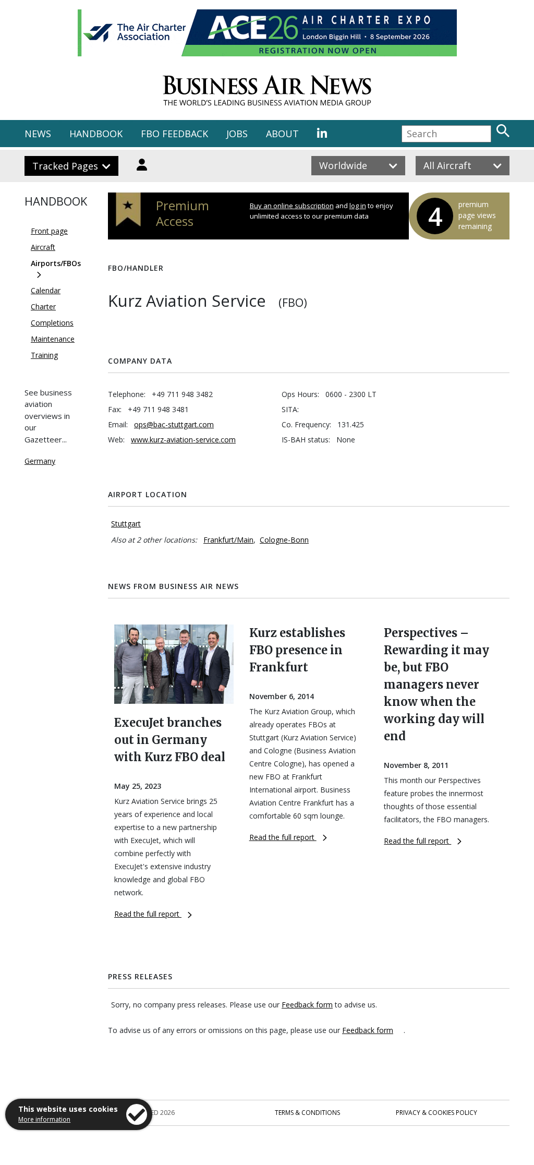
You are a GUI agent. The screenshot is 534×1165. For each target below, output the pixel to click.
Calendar (45, 290)
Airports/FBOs (56, 263)
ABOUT (282, 133)
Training (44, 355)
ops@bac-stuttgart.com (174, 424)
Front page (49, 231)
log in (357, 205)
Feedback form (307, 1005)
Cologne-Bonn (284, 540)
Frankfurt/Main (228, 540)
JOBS (237, 133)
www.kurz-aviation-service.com (183, 440)
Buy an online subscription (292, 205)
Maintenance (53, 339)
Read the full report (147, 914)
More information (44, 1119)
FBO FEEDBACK (174, 133)
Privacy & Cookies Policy (436, 1112)
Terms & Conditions (307, 1112)
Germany (40, 461)
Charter (43, 306)
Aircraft (43, 247)
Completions (52, 323)
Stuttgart (126, 524)
